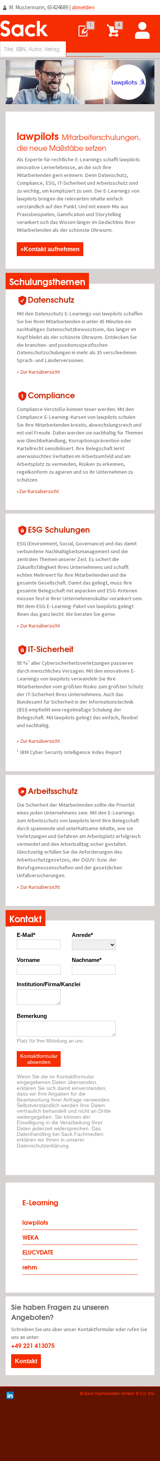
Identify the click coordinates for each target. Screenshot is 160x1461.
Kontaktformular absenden (39, 1059)
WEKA (30, 1237)
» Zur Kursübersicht (38, 371)
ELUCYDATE (37, 1251)
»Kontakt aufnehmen (50, 249)
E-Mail (25, 935)
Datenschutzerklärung (42, 1146)
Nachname (85, 960)
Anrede (81, 935)
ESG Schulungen (59, 529)
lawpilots (35, 1222)
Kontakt (26, 1361)
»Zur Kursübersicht (38, 491)
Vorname (28, 960)
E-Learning (40, 1202)
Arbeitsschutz (53, 790)
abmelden (83, 7)
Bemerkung (32, 1016)
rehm (29, 1266)
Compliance (51, 395)
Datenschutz (51, 299)
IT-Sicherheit (50, 648)
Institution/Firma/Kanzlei (39, 984)
